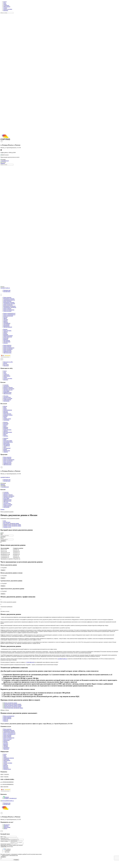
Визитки (5, 329)
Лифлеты (5, 331)
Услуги (5, 1)
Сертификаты (6, 445)
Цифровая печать (7, 351)
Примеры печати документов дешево (12, 524)
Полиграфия (6, 391)
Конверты (5, 339)
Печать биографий (7, 440)
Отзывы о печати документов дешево (12, 525)
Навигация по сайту (8, 361)
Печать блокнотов (7, 336)
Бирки (4, 407)
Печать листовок (7, 330)
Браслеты (5, 411)
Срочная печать (7, 397)
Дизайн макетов (7, 399)
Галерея (5, 7)
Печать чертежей (7, 301)
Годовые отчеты (7, 418)
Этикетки (5, 451)
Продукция (6, 365)
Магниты (5, 433)
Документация (6, 341)
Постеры (5, 317)
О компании (6, 5)
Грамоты (5, 320)
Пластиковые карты (8, 442)
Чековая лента (6, 450)
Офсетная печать (7, 352)
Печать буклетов (7, 413)
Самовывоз (7, 850)
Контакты (5, 10)
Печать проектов (7, 297)
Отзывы (5, 764)
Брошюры (5, 334)
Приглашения (6, 340)
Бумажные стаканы (7, 415)
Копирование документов (9, 306)
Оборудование (6, 6)
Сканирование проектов (9, 299)
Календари (5, 338)
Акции (5, 4)
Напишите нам (6, 290)
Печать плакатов (7, 308)
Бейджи (5, 406)
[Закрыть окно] (2, 831)
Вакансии (5, 765)
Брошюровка (6, 325)
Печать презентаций (8, 315)
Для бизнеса (6, 386)
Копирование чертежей (8, 302)
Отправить (3, 540)
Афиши (5, 318)
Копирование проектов (8, 298)
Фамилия (3, 838)
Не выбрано (8, 849)
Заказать (3, 570)
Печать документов (7, 304)
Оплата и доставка (7, 9)
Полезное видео (7, 769)
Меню (4, 434)
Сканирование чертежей (9, 303)
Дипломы (5, 319)
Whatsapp (3, 163)
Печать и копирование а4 (9, 313)
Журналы (5, 422)
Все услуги (6, 364)
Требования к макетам (8, 758)
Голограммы (6, 419)
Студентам (5, 385)
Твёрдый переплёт (7, 327)
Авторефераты (6, 323)
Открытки (5, 438)
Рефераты (5, 322)
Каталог (5, 363)
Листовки (5, 742)
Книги (4, 426)
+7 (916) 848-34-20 (30, 662)
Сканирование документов (9, 307)
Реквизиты (5, 767)
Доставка (7, 851)
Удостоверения (6, 448)
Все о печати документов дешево (11, 523)
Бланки (5, 408)
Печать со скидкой (7, 398)
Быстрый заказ (6, 291)
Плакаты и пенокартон (8, 388)
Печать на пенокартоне (8, 309)
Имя (2, 836)
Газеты (5, 417)
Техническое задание (5, 844)
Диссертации (6, 324)
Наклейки (5, 435)
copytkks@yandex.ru (5, 287)
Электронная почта (5, 839)
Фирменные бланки (8, 335)
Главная (2, 509)
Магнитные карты (7, 432)
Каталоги (5, 343)
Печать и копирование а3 (9, 314)
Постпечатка (6, 400)
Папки (4, 439)
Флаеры (5, 333)
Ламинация (6, 749)
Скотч (4, 446)
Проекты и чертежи (8, 387)
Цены (4, 3)
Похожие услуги (7, 527)
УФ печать (5, 396)
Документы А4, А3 (7, 389)
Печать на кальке (7, 311)
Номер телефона (5, 841)
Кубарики (5, 428)
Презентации (6, 443)
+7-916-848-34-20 (5, 160)
